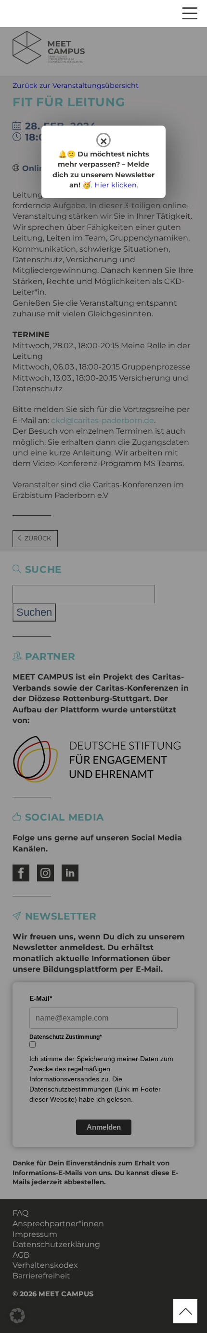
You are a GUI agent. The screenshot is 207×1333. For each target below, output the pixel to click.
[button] (17, 1315)
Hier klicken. (116, 185)
